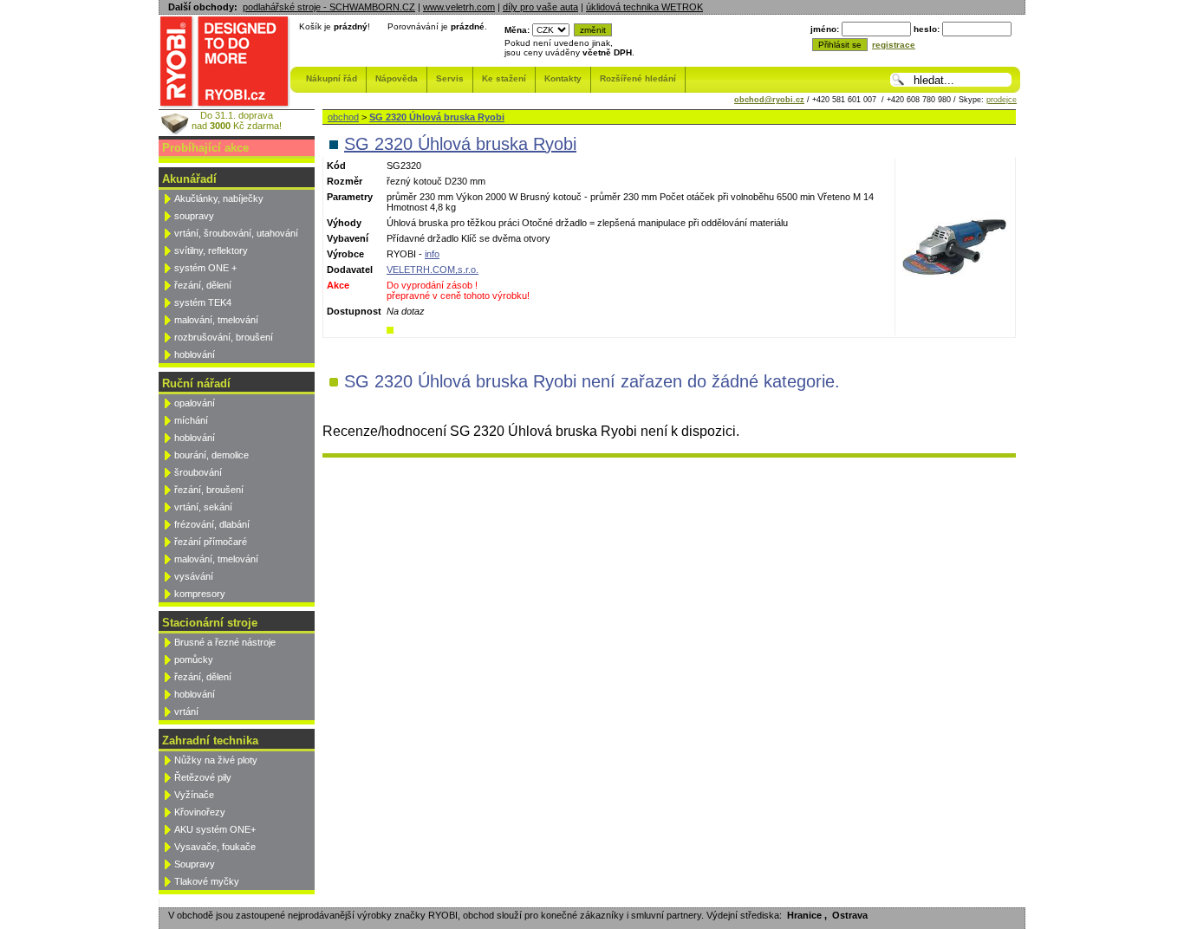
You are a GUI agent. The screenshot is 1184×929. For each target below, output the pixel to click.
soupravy (194, 216)
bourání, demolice (211, 455)
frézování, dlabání (212, 524)
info (432, 254)
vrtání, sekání (203, 507)
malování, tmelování (216, 320)
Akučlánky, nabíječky (218, 198)
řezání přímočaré (210, 541)
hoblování (194, 354)
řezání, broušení (209, 489)
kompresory (199, 593)
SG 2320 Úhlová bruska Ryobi (436, 117)
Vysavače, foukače (215, 846)
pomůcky (193, 659)
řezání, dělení (202, 285)
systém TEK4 (202, 302)
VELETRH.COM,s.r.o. (432, 269)
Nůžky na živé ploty (215, 760)
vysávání (193, 576)
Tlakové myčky (206, 881)
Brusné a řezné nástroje (225, 642)
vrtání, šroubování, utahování (236, 233)
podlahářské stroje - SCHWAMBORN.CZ (329, 7)
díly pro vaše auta (540, 7)
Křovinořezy (199, 812)
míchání (191, 420)
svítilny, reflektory (211, 250)
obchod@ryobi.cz (769, 99)
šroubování (198, 472)
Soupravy (194, 864)
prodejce (1001, 99)
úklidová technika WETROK (644, 7)
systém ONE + (205, 268)
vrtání (186, 711)
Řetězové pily (202, 777)
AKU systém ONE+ (215, 829)
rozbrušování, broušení (223, 337)
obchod (343, 117)
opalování (194, 403)
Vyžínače (194, 794)
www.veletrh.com (459, 7)
